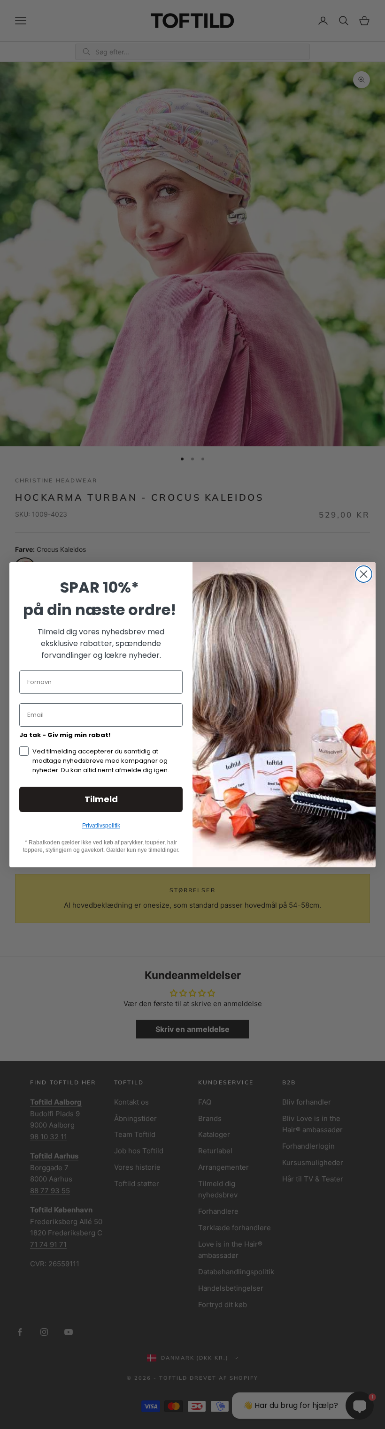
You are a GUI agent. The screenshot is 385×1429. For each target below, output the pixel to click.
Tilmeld (101, 799)
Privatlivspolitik (101, 825)
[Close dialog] (363, 574)
